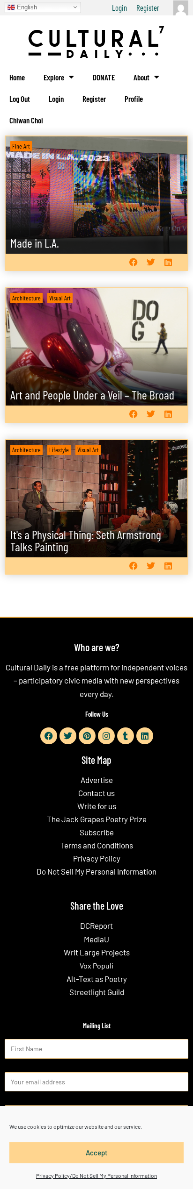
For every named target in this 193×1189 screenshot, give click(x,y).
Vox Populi (96, 965)
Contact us (96, 792)
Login (119, 7)
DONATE (104, 77)
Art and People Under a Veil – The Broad (92, 394)
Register (147, 7)
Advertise (97, 779)
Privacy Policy (96, 858)
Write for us (96, 806)
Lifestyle (59, 450)
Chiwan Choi (26, 120)
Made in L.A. (34, 242)
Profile (134, 98)
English (26, 6)
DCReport (96, 925)
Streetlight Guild (96, 992)
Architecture (26, 298)
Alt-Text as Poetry (97, 978)
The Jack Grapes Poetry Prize (97, 819)
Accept (97, 1152)
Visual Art (60, 298)
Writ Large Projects (97, 952)
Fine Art (21, 146)
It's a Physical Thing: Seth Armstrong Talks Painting (85, 540)
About (141, 77)
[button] (133, 262)
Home (17, 77)
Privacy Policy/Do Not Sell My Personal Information (96, 1175)
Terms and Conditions (96, 845)
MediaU (96, 939)
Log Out (19, 98)
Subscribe (97, 832)
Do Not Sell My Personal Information (96, 871)
